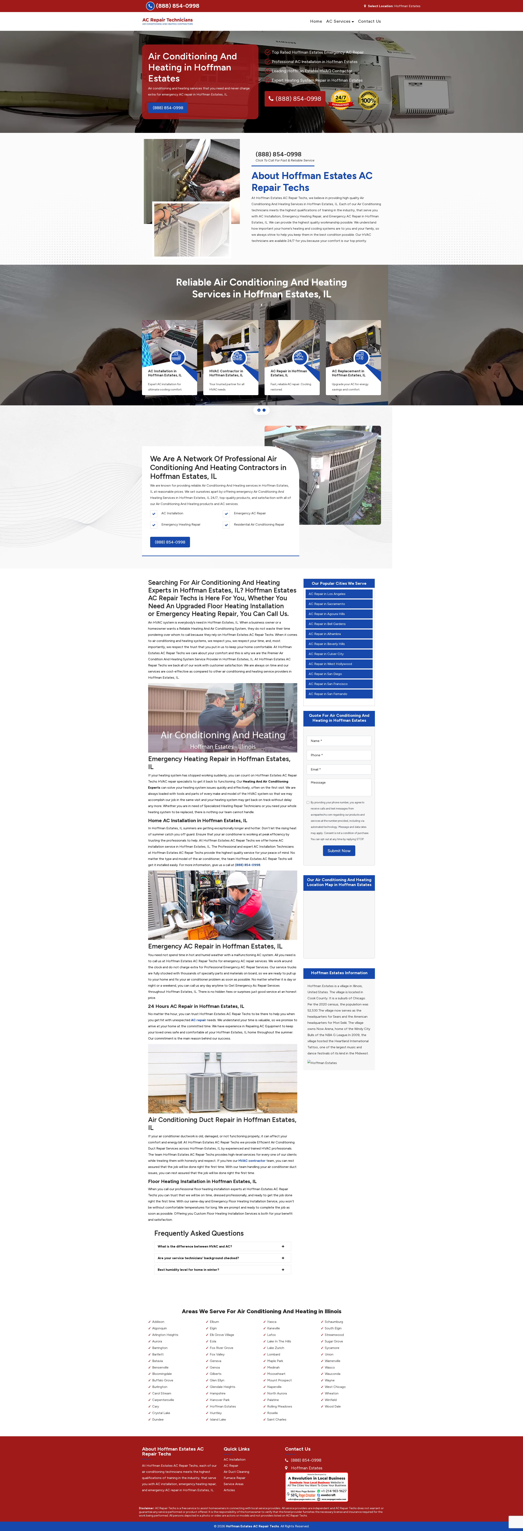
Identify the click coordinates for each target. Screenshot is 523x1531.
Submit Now (339, 850)
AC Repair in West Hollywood (330, 664)
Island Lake (218, 1419)
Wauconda (332, 1374)
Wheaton (332, 1393)
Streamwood (334, 1335)
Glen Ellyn (217, 1380)
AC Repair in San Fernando (328, 694)
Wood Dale (333, 1406)
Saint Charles (276, 1419)
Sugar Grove (334, 1341)
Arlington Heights (165, 1335)
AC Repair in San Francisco (328, 684)
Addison (158, 1322)
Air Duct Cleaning (236, 1472)
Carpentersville (163, 1400)
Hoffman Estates (223, 1406)
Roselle (272, 1413)
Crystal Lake (161, 1413)
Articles (229, 1490)
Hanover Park (219, 1400)
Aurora (157, 1341)
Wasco (330, 1367)
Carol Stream (161, 1393)
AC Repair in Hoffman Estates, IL (289, 373)
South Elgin (333, 1328)
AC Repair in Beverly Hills (327, 644)
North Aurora (277, 1393)
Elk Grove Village (222, 1335)
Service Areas (234, 1484)
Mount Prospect (279, 1380)
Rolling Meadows (279, 1406)
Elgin (213, 1328)
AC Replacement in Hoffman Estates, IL (348, 373)
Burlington (159, 1387)
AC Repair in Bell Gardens (327, 624)
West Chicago (335, 1387)
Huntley (216, 1413)
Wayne (330, 1380)
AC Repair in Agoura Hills (327, 614)
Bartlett (158, 1354)
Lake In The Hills (279, 1341)
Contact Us (369, 21)
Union (329, 1354)
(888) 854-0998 (177, 6)
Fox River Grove (221, 1348)
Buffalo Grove (162, 1380)
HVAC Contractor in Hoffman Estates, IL (226, 373)
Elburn (214, 1322)
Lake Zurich (275, 1348)
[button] (258, 410)
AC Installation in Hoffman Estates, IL (165, 373)
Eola (213, 1341)
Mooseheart (276, 1374)
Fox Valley (217, 1354)
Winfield (331, 1400)
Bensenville (160, 1367)
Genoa (215, 1367)
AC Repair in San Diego (325, 674)
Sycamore (332, 1348)
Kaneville (273, 1328)
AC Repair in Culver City (326, 654)
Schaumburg (334, 1322)
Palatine (273, 1400)
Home (316, 21)
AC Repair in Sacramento (327, 604)
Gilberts (215, 1374)
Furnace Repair (234, 1478)
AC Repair (231, 1466)
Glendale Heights (222, 1387)
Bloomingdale (162, 1374)
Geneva (215, 1361)
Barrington (160, 1348)
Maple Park (275, 1361)
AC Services (338, 21)
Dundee (158, 1419)
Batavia (157, 1361)
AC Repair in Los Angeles (327, 594)
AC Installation (235, 1459)
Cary (155, 1406)
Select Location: (380, 6)
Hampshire (218, 1393)
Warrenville (332, 1361)
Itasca (271, 1322)
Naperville (274, 1387)
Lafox (271, 1335)
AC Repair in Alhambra (325, 634)
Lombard (273, 1354)
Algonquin (159, 1328)
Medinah (273, 1367)
